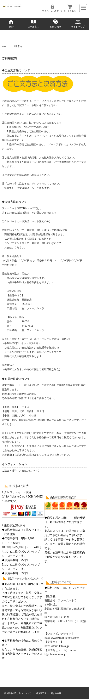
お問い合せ (55, 26)
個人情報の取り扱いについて (17, 693)
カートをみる (70, 11)
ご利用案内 (33, 26)
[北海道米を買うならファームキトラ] (16, 6)
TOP (11, 26)
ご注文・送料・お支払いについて (20, 470)
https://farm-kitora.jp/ (57, 646)
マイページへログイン (52, 11)
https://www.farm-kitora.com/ (61, 637)
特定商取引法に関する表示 (48, 693)
